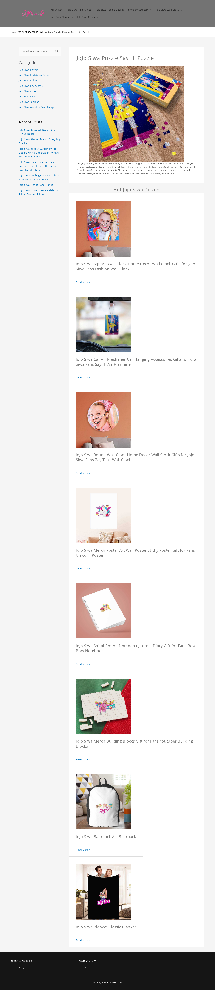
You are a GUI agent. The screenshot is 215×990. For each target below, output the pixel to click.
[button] (140, 10)
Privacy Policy (17, 967)
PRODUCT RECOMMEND (29, 32)
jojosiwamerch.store (112, 983)
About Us (83, 967)
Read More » (83, 282)
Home (14, 32)
